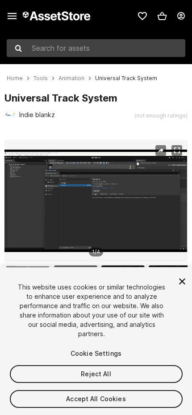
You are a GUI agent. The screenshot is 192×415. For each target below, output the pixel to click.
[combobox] (96, 48)
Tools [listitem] (40, 78)
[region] (95, 201)
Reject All (96, 374)
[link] (142, 16)
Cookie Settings (96, 353)
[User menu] (180, 16)
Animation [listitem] (71, 78)
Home (15, 78)
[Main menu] (12, 16)
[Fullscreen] (176, 150)
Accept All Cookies (96, 399)
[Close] (182, 281)
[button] (162, 16)
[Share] (160, 150)
